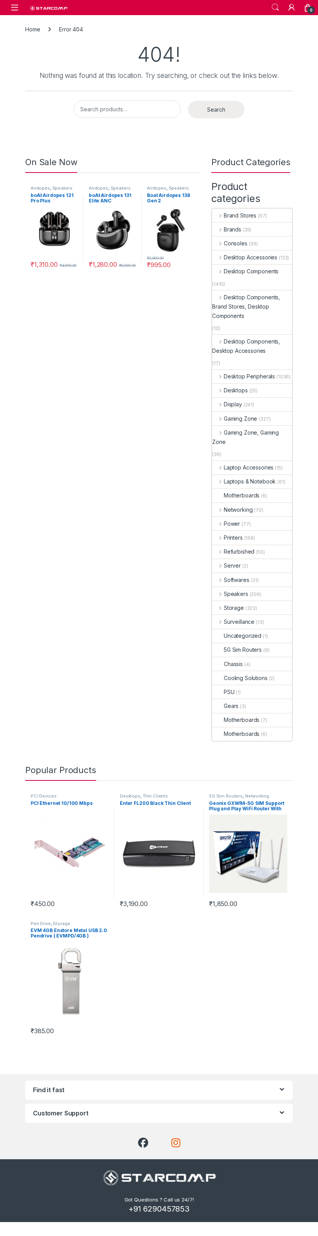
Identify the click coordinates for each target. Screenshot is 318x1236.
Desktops (236, 390)
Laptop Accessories (248, 467)
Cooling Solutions (246, 678)
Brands (232, 229)
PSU (229, 692)
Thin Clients (155, 796)
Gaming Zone (240, 418)
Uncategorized (242, 635)
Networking (238, 509)
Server (232, 565)
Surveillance (239, 621)
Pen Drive (41, 923)
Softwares (236, 580)
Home (32, 29)
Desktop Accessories (250, 257)
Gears (231, 706)
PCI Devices (43, 796)
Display (233, 404)
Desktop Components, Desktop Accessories (246, 346)
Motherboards (241, 495)
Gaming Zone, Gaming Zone (245, 437)
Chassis (233, 664)
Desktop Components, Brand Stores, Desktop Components (246, 306)
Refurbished (239, 551)
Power (232, 523)
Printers (233, 537)
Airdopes (40, 188)
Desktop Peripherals (249, 376)
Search (275, 7)
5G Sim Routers (243, 649)
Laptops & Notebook (250, 481)
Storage (234, 607)
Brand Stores (240, 215)
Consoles (235, 243)
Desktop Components (251, 271)
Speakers (62, 188)
